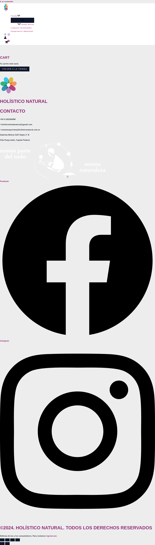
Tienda (14, 16)
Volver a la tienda (14, 69)
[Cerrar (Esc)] (17, 539)
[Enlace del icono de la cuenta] (5, 38)
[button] (18, 16)
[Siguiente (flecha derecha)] (7, 543)
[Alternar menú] (22, 20)
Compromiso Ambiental (22, 31)
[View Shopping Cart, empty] (6, 42)
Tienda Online (27, 24)
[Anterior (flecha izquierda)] (2, 543)
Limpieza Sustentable (21, 28)
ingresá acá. (51, 536)
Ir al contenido (6, 1)
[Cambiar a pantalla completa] (7, 539)
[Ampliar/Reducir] (2, 539)
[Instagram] (9, 35)
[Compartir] (12, 539)
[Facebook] (5, 35)
